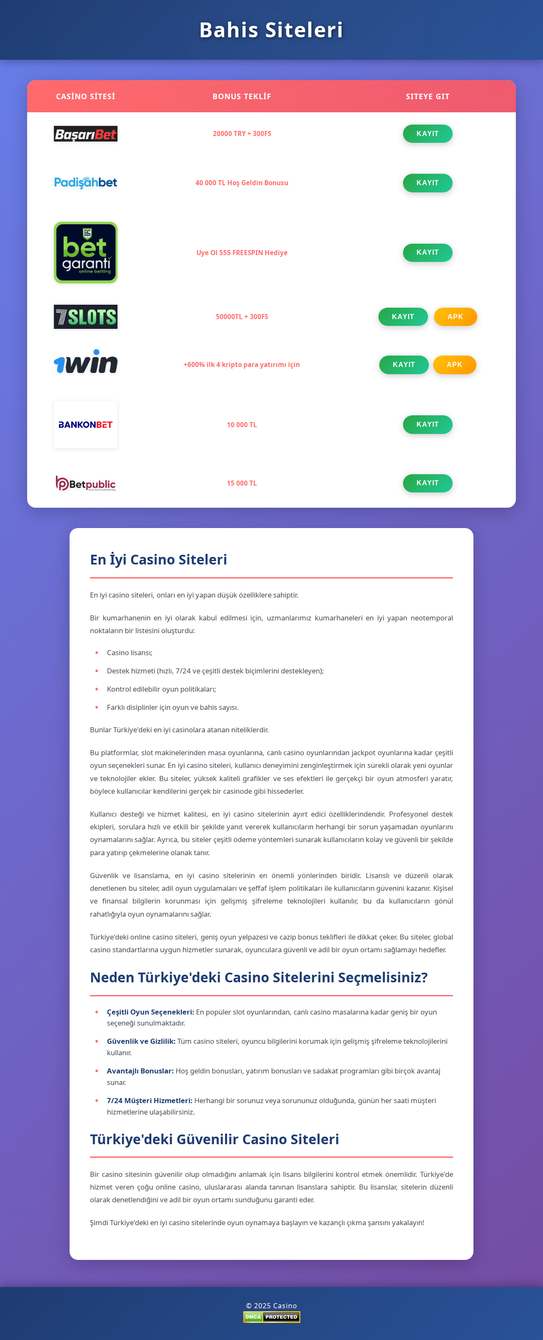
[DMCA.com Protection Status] (271, 1320)
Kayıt (428, 133)
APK (456, 316)
